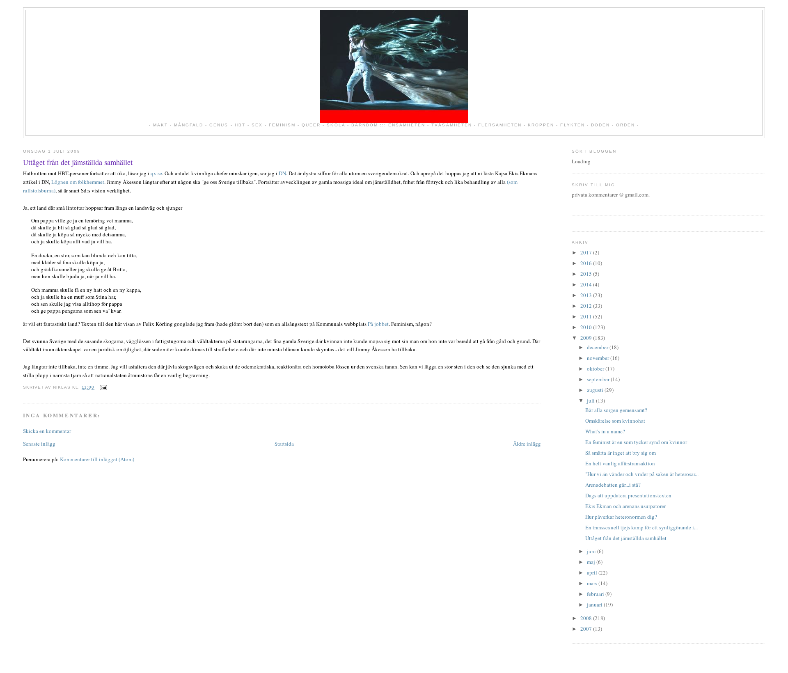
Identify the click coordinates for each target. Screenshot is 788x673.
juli (591, 400)
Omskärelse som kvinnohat (615, 420)
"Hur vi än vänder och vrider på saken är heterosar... (642, 474)
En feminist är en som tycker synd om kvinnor (636, 442)
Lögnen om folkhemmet (77, 181)
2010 (586, 327)
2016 (586, 263)
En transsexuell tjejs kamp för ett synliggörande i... (641, 527)
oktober (596, 368)
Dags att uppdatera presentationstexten (628, 495)
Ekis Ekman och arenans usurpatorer (625, 506)
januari (595, 604)
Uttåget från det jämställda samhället (78, 162)
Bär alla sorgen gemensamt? (616, 410)
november (598, 358)
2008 (586, 618)
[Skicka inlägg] (102, 387)
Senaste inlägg (39, 443)
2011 (586, 316)
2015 (586, 273)
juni (592, 551)
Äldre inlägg (527, 443)
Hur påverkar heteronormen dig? (621, 516)
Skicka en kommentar (47, 431)
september (599, 379)
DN (282, 173)
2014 (586, 284)
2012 (586, 305)
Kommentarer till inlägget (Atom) (97, 459)
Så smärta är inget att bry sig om (620, 452)
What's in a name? (605, 431)
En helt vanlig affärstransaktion (620, 463)
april (592, 572)
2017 (586, 252)
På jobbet (378, 323)
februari (596, 593)
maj (591, 561)
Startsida (284, 443)
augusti (596, 390)
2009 (586, 337)
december (598, 347)
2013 (586, 295)
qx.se (156, 173)
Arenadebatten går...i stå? (613, 484)
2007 (586, 628)
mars (592, 583)
